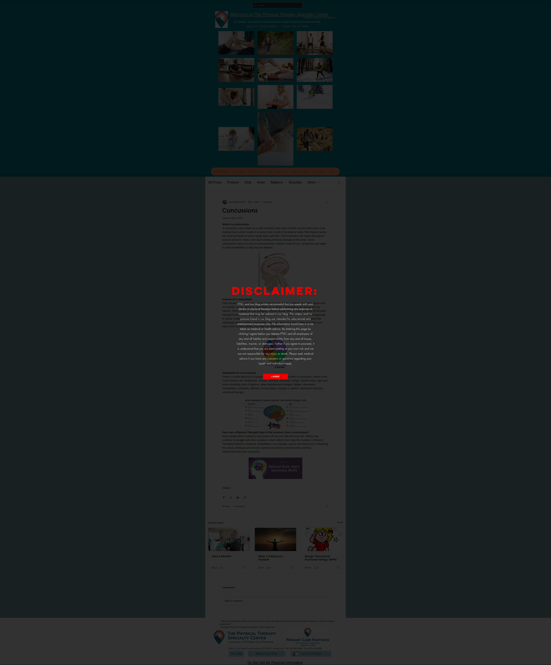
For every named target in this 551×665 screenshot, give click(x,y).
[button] (275, 376)
